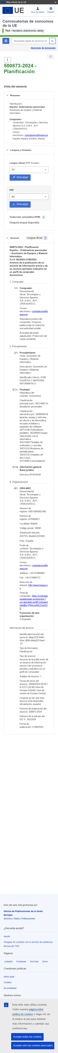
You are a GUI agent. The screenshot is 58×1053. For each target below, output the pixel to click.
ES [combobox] (13, 169)
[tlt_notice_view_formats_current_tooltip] (45, 237)
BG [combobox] (13, 196)
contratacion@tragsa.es (36, 135)
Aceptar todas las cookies (27, 1036)
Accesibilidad (10, 988)
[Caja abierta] (7, 60)
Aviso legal (9, 976)
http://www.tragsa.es (34, 587)
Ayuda (7, 936)
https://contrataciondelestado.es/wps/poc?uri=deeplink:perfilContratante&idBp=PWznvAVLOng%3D (34, 602)
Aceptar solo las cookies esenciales (33, 1045)
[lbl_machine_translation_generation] (43, 217)
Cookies (8, 982)
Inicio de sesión (37, 12)
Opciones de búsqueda (43, 48)
